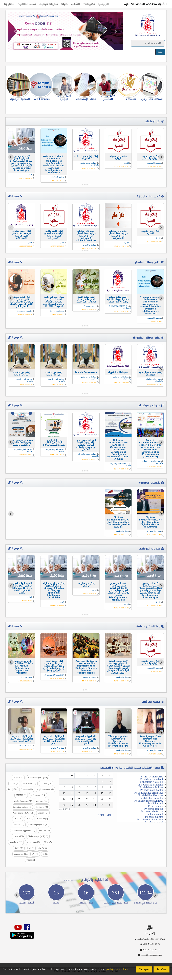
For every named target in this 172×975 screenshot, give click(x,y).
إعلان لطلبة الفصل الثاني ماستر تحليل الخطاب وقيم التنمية (86, 299)
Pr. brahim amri (155, 814)
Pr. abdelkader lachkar (151, 787)
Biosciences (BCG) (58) (38, 777)
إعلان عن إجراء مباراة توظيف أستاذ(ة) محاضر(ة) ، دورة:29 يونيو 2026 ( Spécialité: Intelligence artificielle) (53, 590)
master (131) (18, 836)
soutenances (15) (21, 854)
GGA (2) (17, 819)
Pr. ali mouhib (155, 806)
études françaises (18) (23, 801)
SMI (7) (30, 848)
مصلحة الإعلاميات (154, 163)
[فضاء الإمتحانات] (86, 84)
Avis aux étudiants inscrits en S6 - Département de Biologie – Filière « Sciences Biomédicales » (86, 667)
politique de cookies (116, 969)
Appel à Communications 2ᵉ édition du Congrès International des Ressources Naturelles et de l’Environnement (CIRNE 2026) (150, 448)
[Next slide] (11, 157)
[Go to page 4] (82, 184)
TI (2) (45, 854)
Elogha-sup (130, 99)
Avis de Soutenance (86, 372)
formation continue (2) (22, 807)
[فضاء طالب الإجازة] (64, 84)
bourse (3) (14, 783)
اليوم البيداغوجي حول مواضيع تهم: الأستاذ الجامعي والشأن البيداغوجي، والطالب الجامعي (86, 445)
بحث (160, 51)
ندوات (64, 4)
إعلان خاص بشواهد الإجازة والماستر (150, 157)
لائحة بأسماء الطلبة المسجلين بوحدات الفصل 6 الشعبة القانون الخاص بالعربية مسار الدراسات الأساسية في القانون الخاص (118, 667)
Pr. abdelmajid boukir (151, 790)
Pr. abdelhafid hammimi (150, 784)
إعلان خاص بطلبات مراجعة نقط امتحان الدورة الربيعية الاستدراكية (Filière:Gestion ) (86, 236)
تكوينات (90, 4)
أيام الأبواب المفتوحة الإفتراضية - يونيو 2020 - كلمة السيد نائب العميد (86, 740)
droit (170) (12, 789)
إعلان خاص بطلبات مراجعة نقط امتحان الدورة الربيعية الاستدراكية (118, 234)
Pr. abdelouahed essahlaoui (148, 792)
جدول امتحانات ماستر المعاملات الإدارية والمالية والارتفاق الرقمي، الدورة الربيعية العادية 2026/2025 (53, 302)
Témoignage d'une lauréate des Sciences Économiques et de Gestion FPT (150, 741)
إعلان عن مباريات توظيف (86, 584)
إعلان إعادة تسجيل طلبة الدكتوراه (86, 157)
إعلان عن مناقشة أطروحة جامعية (53, 373)
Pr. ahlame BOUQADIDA (54, 675)
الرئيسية (103, 4)
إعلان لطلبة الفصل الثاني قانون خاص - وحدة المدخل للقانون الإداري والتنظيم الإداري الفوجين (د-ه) (53, 666)
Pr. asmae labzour (153, 808)
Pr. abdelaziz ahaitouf (151, 779)
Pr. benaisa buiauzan (152, 811)
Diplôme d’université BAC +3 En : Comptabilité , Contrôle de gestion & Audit (118, 522)
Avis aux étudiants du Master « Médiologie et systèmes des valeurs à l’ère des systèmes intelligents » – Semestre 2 (53, 164)
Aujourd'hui (18, 777)
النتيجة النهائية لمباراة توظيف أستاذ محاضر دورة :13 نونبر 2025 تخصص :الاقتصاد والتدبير (21, 588)
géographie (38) (42, 807)
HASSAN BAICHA (152, 776)
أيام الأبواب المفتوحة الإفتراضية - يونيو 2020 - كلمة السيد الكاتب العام (53, 740)
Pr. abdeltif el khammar (150, 795)
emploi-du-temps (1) (45, 789)
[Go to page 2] (87, 184)
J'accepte (143, 969)
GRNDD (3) (42, 819)
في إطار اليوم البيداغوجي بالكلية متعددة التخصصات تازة (54, 442)
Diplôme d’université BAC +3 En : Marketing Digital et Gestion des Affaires (150, 522)
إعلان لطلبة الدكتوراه (118, 372)
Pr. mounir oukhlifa (24, 311)
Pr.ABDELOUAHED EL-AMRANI (120, 307)
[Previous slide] (161, 513)
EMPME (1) (21, 795)
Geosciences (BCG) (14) (23, 813)
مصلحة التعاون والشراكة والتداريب (152, 462)
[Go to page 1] (89, 184)
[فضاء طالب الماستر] (108, 84)
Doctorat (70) (45, 783)
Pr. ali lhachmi (155, 803)
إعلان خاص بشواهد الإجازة (118, 157)
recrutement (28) (33, 842)
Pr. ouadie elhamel (57, 311)
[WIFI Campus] (42, 84)
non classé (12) (16, 842)
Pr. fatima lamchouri (89, 677)
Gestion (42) (43, 813)
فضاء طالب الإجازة (64, 98)
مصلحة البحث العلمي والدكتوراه (89, 164)
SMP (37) (42, 848)
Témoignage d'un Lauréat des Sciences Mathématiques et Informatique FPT (118, 741)
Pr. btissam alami (154, 816)
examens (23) (41, 801)
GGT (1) (29, 819)
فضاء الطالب (27, 4)
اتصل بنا (9, 4)
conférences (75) (29, 783)
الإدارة (126, 163)
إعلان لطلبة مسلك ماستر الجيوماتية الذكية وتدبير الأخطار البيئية (118, 299)
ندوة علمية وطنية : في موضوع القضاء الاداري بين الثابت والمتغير (22, 442)
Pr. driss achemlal (153, 822)
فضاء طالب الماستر (108, 98)
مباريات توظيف (48, 4)
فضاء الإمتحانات (86, 99)
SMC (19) (19, 848)
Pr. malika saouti (90, 306)
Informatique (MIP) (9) (37, 824)
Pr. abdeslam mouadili (151, 798)
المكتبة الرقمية (20, 99)
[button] (15, 31)
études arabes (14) (38, 795)
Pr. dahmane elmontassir (150, 819)
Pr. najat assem (26, 677)
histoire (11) (19, 824)
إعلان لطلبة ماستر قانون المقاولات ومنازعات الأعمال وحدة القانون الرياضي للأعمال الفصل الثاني (21, 302)
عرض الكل (14, 196)
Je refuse (161, 969)
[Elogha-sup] (130, 84)
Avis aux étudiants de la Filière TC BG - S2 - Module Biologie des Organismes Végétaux (21, 667)
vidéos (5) (31, 860)
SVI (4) (35, 854)
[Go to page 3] (84, 184)
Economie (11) (27, 789)
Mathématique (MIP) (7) (38, 836)
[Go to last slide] (161, 157)
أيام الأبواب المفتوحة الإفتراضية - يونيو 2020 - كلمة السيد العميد (21, 738)
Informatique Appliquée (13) (23, 830)
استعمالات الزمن (152, 99)
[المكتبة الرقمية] (20, 84)
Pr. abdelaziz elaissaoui (151, 781)
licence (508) (44, 830)
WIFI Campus (42, 99)
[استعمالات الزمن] (152, 84)
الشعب (75, 4)
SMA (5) (48, 842)
